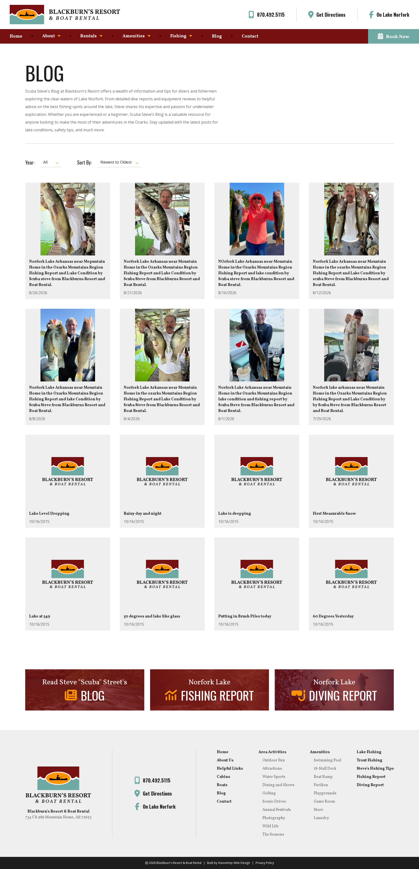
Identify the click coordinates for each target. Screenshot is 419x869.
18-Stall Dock (325, 768)
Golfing (269, 793)
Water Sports (273, 777)
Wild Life (270, 826)
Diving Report (370, 785)
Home (16, 36)
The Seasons (273, 834)
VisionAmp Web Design (234, 863)
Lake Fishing (369, 752)
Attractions (272, 768)
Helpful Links (230, 768)
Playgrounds (325, 793)
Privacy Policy (265, 863)
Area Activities (272, 752)
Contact (250, 36)
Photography (273, 818)
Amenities (320, 752)
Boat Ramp (323, 777)
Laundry (321, 818)
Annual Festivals (276, 810)
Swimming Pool (327, 760)
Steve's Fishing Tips (375, 768)
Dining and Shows (278, 785)
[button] (393, 36)
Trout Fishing (369, 760)
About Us (225, 760)
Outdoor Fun (273, 760)
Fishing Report (371, 777)
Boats (222, 785)
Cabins (223, 777)
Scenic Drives (274, 801)
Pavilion (321, 785)
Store (318, 810)
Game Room (324, 801)
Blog (217, 36)
